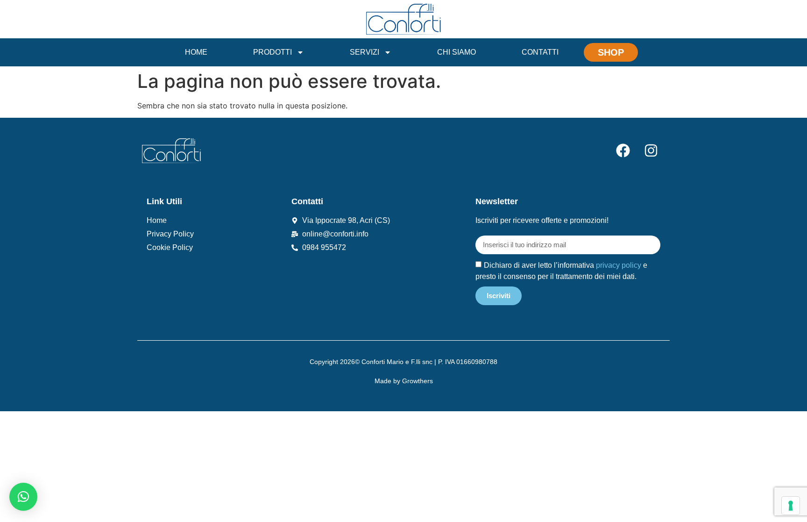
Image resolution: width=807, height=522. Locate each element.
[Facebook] (623, 150)
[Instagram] (651, 150)
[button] (23, 497)
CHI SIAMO (456, 52)
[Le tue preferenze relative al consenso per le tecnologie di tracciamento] (791, 506)
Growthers (417, 381)
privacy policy (618, 265)
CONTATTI (540, 52)
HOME (196, 52)
